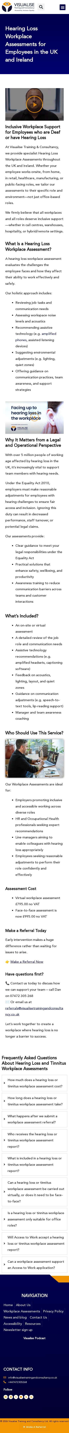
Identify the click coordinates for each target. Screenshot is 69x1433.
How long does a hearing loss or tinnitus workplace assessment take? (35, 1101)
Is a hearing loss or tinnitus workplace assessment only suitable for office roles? (36, 1219)
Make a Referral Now (26, 962)
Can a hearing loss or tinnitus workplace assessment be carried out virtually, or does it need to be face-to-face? (36, 1192)
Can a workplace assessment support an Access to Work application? (36, 1265)
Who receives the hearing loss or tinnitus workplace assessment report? (32, 1140)
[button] (41, 6)
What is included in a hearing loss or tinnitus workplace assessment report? (35, 1164)
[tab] (34, 1083)
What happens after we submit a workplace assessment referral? (32, 1119)
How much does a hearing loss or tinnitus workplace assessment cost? (35, 1083)
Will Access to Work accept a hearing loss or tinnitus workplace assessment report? (36, 1243)
